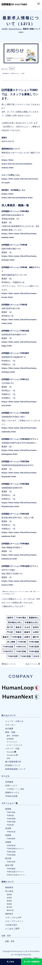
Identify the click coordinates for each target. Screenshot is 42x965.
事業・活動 (10, 732)
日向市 (36, 656)
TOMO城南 (34, 641)
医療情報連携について (15, 769)
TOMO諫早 (11, 838)
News (12, 68)
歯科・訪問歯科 (13, 735)
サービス (6, 776)
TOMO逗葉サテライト (15, 871)
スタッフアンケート (14, 921)
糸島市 (27, 637)
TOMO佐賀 (8, 646)
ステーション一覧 (10, 803)
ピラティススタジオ (14, 745)
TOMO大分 (21, 646)
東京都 (8, 858)
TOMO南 (22, 641)
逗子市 (10, 627)
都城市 (27, 632)
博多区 (19, 627)
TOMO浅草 (13, 656)
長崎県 (8, 835)
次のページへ (32, 663)
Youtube (10, 752)
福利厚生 (9, 913)
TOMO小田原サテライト (16, 875)
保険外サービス (12, 792)
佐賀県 (8, 828)
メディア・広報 (12, 748)
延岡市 (36, 627)
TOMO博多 (21, 617)
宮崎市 (19, 632)
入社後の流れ (11, 924)
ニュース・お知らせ (14, 721)
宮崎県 (8, 842)
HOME (5, 28)
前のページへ (10, 663)
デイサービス (12, 742)
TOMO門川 (8, 651)
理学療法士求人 (15, 622)
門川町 (10, 632)
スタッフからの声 (13, 917)
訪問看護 (10, 739)
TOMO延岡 (34, 646)
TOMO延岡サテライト (15, 848)
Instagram (11, 755)
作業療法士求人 (32, 622)
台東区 (36, 632)
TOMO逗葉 (25, 656)
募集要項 (9, 887)
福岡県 (8, 808)
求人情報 (11, 641)
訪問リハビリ (11, 785)
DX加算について (12, 765)
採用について (8, 881)
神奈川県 (9, 865)
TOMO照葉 (11, 818)
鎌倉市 (6, 637)
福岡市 (10, 617)
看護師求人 (34, 617)
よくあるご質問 (12, 928)
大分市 (27, 627)
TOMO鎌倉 (16, 637)
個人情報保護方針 (13, 761)
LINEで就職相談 (33, 961)
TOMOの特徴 (11, 796)
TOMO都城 (34, 651)
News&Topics (15, 28)
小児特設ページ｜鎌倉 (15, 789)
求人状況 (9, 891)
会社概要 (9, 728)
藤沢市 (36, 637)
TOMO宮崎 (21, 651)
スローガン (10, 724)
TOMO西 (10, 825)
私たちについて (9, 715)
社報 (8, 758)
